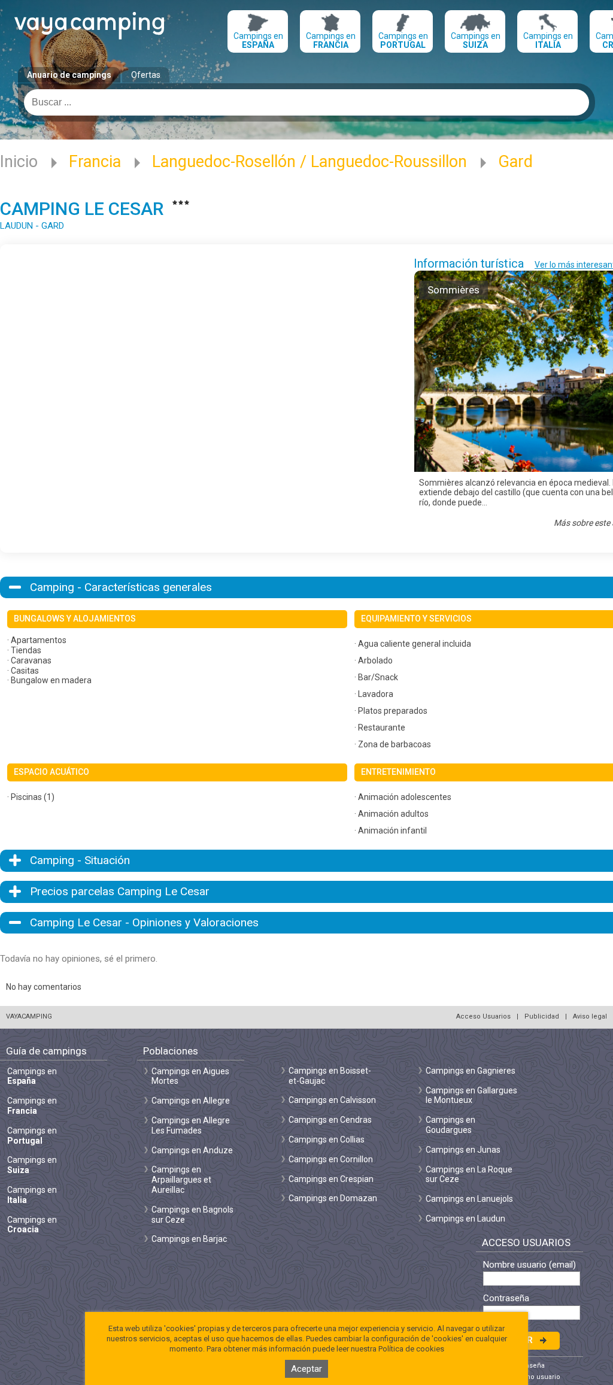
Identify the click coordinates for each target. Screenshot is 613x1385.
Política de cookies (411, 1348)
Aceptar (306, 1368)
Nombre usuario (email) (529, 1265)
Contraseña (506, 1298)
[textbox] (306, 102)
